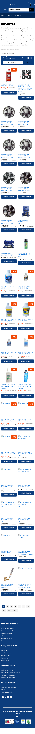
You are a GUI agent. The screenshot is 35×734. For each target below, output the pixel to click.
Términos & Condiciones (8, 675)
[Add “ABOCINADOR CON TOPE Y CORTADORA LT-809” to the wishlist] (27, 217)
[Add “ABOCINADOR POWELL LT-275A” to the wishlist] (10, 250)
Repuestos (4, 641)
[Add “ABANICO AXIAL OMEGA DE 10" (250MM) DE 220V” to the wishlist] (10, 118)
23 (23, 606)
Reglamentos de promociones (10, 672)
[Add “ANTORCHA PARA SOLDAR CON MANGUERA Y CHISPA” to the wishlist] (27, 548)
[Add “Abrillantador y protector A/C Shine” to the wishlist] (27, 250)
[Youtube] (8, 697)
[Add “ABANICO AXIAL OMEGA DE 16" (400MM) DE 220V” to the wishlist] (27, 184)
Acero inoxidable (6, 633)
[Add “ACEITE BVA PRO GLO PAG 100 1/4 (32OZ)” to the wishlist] (10, 316)
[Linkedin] (11, 697)
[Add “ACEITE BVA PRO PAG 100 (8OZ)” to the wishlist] (10, 349)
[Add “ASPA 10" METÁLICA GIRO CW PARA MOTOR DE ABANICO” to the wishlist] (27, 581)
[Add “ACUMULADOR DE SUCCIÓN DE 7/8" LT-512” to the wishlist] (27, 515)
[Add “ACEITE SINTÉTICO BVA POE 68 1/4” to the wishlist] (27, 416)
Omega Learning (6, 692)
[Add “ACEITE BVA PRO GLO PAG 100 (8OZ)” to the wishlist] (27, 283)
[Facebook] (3, 697)
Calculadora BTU (6, 638)
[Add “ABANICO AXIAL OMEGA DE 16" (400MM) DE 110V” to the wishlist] (10, 184)
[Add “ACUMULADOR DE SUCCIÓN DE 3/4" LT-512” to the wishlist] (10, 515)
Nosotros (4, 650)
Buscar (31, 9)
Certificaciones (5, 655)
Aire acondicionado (7, 636)
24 (28, 606)
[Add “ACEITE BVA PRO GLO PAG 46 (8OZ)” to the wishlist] (27, 316)
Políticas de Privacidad (8, 677)
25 (4, 610)
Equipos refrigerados (7, 628)
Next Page (11, 610)
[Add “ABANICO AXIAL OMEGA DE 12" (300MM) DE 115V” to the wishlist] (27, 118)
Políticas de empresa (7, 670)
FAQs (3, 689)
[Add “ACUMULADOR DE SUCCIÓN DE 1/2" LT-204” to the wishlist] (10, 482)
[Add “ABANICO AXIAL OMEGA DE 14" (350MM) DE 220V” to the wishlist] (27, 151)
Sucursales (4, 658)
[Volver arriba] (32, 730)
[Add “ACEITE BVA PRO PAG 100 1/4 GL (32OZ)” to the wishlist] (27, 349)
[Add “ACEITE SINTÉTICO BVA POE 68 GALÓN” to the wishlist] (10, 449)
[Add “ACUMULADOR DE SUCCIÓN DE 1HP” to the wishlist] (27, 482)
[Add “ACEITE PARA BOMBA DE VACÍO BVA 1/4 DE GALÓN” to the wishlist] (10, 382)
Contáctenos (5, 660)
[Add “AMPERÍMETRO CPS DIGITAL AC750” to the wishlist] (10, 548)
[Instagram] (5, 697)
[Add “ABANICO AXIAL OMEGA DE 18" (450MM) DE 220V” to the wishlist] (10, 217)
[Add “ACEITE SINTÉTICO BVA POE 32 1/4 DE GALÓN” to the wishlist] (27, 382)
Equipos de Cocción (7, 631)
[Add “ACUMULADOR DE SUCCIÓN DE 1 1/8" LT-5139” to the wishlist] (27, 449)
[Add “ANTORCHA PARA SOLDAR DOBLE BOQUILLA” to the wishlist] (10, 581)
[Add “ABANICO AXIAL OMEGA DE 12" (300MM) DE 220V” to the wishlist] (10, 151)
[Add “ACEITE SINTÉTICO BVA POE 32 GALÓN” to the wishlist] (10, 416)
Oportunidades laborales (8, 687)
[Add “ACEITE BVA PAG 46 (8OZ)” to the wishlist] (10, 283)
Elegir (14, 4)
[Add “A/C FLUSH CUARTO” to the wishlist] (10, 82)
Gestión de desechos (7, 653)
